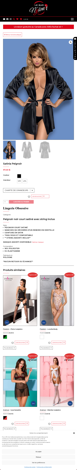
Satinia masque (38, 242)
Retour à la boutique (13, 35)
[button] (74, 433)
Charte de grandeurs (16, 190)
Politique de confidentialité (44, 467)
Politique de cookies (29, 467)
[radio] (19, 176)
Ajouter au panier (21, 202)
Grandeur (6, 180)
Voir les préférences (38, 462)
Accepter (39, 451)
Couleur (6, 175)
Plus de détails (8, 348)
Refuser (38, 457)
